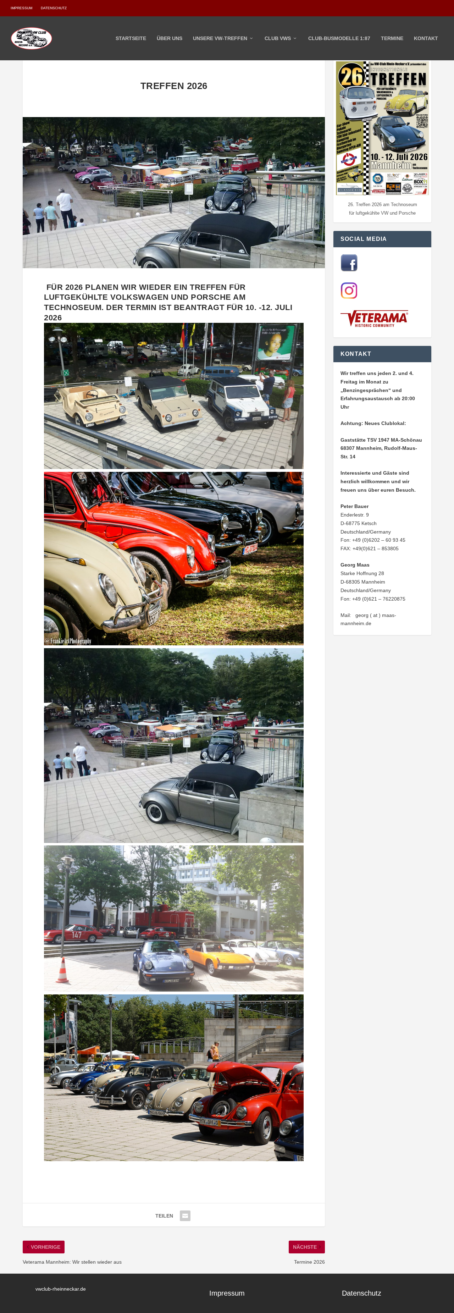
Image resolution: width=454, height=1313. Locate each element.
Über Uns (169, 38)
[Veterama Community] (375, 326)
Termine (392, 38)
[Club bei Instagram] (349, 297)
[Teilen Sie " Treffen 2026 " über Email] (185, 1216)
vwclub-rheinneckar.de (60, 1289)
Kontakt (426, 38)
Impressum (21, 8)
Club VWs (278, 38)
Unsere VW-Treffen (220, 38)
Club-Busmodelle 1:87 (339, 38)
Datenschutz (54, 8)
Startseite (131, 38)
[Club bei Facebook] (349, 269)
